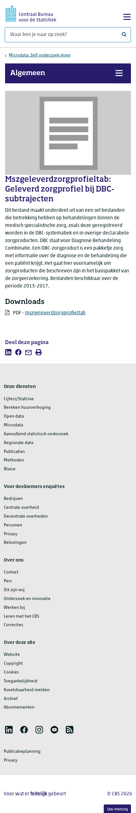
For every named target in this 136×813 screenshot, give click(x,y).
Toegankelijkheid (20, 681)
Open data (14, 416)
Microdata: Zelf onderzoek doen (40, 55)
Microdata (13, 425)
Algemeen (27, 73)
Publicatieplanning (22, 752)
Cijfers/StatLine (19, 399)
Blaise (9, 469)
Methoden (14, 460)
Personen (13, 525)
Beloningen (15, 543)
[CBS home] (31, 13)
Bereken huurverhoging (27, 408)
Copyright (13, 664)
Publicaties (14, 452)
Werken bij (14, 608)
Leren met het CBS (21, 616)
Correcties (13, 625)
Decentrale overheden (26, 516)
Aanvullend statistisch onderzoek (36, 434)
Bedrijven (13, 499)
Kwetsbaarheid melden (27, 690)
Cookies (11, 672)
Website (12, 655)
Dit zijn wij (14, 590)
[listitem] (8, 352)
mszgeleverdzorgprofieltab (55, 313)
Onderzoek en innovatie (27, 599)
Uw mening (117, 809)
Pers (8, 581)
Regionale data (18, 443)
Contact (11, 572)
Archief (11, 699)
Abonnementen (19, 707)
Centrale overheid (21, 508)
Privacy (10, 534)
